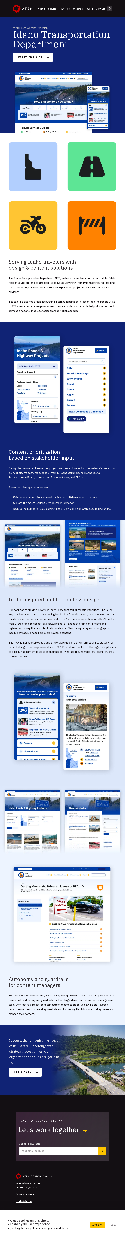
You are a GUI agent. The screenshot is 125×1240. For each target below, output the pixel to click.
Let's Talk (23, 1072)
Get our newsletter (30, 1143)
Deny (113, 1224)
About (41, 8)
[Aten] (22, 8)
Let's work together (50, 1129)
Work (90, 8)
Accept (97, 1225)
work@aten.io (24, 1201)
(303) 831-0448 (25, 1194)
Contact (100, 8)
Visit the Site (30, 57)
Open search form (110, 9)
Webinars (78, 8)
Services (53, 8)
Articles (65, 8)
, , (28, 1185)
